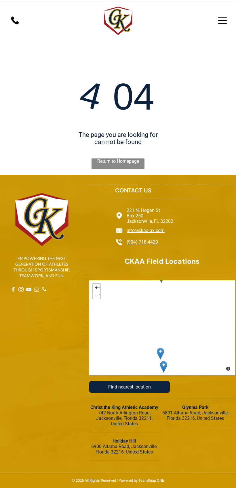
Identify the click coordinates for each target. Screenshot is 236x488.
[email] (36, 290)
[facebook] (13, 290)
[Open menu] (222, 20)
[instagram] (21, 290)
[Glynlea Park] (160, 353)
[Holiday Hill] (163, 367)
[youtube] (29, 290)
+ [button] (99, 286)
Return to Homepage (118, 161)
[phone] (44, 290)
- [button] (99, 294)
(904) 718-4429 (142, 242)
